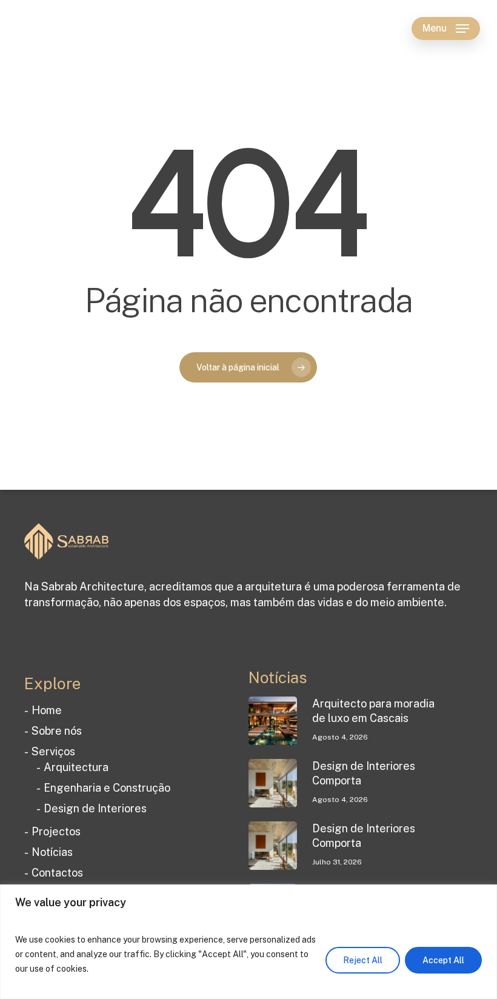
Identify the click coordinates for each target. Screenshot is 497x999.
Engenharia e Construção (107, 787)
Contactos (57, 872)
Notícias (52, 852)
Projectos (56, 831)
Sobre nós (57, 730)
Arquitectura (76, 767)
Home (47, 710)
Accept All (443, 960)
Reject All (362, 960)
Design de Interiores (95, 808)
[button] (446, 28)
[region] (248, 941)
